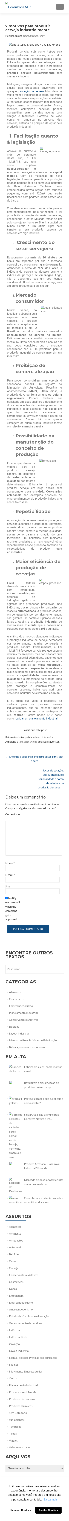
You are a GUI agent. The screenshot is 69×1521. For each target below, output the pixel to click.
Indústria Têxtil (18, 1337)
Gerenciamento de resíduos (25, 1323)
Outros (13, 1378)
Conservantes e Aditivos (23, 1019)
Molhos (13, 1364)
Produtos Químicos (21, 1406)
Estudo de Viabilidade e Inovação (29, 1316)
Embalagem (16, 1295)
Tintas (13, 1433)
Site (7, 886)
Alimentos (47, 737)
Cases (12, 1261)
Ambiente (15, 1233)
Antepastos (16, 1240)
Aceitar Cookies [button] (48, 1510)
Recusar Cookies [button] (20, 1510)
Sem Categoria (18, 1412)
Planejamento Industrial (23, 1012)
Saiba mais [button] (50, 1499)
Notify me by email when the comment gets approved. (12, 908)
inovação (14, 1343)
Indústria (14, 1330)
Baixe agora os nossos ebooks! (27, 1047)
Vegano (13, 1440)
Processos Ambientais (22, 1392)
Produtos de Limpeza (22, 1399)
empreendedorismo (21, 1309)
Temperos (15, 1426)
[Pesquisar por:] (34, 969)
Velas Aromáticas (19, 1447)
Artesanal (15, 1247)
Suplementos (17, 1419)
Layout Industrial (19, 1033)
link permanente (28, 741)
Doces (13, 1288)
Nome (10, 863)
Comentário (12, 816)
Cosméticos (16, 999)
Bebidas (14, 1026)
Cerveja (13, 1268)
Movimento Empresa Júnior (25, 1371)
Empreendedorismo (21, 1005)
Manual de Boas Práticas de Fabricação (33, 1040)
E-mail (10, 874)
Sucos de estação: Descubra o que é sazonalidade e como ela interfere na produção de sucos (51, 779)
